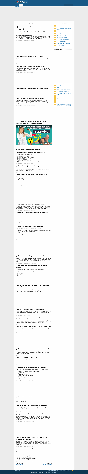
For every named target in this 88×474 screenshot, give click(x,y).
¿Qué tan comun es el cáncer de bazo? (63, 98)
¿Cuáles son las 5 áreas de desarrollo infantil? (64, 43)
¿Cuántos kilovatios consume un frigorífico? (64, 89)
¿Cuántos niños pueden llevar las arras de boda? (63, 32)
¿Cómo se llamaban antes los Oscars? (63, 35)
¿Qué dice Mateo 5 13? (20, 464)
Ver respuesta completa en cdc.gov (28, 315)
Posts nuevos (17, 6)
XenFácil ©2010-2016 (54, 472)
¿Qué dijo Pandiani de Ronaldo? (46, 464)
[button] (27, 5)
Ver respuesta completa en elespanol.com (29, 461)
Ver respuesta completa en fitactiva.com (29, 446)
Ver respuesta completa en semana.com (29, 72)
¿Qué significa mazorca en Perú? (62, 33)
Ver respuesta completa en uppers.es (29, 40)
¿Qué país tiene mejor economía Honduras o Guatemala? (64, 94)
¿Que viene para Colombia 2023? (62, 45)
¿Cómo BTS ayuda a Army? (61, 96)
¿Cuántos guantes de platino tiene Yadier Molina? (63, 26)
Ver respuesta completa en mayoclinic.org (29, 421)
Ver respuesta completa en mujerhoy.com (29, 105)
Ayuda (64, 470)
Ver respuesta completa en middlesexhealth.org (30, 263)
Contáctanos (50, 470)
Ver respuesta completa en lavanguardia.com (30, 63)
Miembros (30, 4)
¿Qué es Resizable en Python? (61, 41)
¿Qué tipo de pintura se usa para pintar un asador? (64, 102)
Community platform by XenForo (39, 472)
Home (17, 4)
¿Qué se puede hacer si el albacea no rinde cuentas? (64, 29)
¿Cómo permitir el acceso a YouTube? (63, 100)
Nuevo (25, 4)
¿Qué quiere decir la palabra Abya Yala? (63, 91)
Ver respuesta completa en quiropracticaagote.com (31, 332)
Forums (20, 4)
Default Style (18, 470)
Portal (70, 470)
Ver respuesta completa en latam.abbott (29, 210)
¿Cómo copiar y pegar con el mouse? (63, 85)
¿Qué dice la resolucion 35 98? (62, 37)
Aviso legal (54, 470)
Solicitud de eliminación (20, 40)
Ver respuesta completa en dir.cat (28, 163)
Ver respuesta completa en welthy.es (29, 282)
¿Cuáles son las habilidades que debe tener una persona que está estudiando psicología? (64, 105)
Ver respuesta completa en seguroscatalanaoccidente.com (32, 239)
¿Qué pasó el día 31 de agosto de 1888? (63, 39)
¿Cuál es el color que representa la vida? (63, 87)
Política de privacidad (59, 470)
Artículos (21, 23)
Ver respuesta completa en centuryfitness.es (30, 355)
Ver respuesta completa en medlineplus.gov (30, 364)
